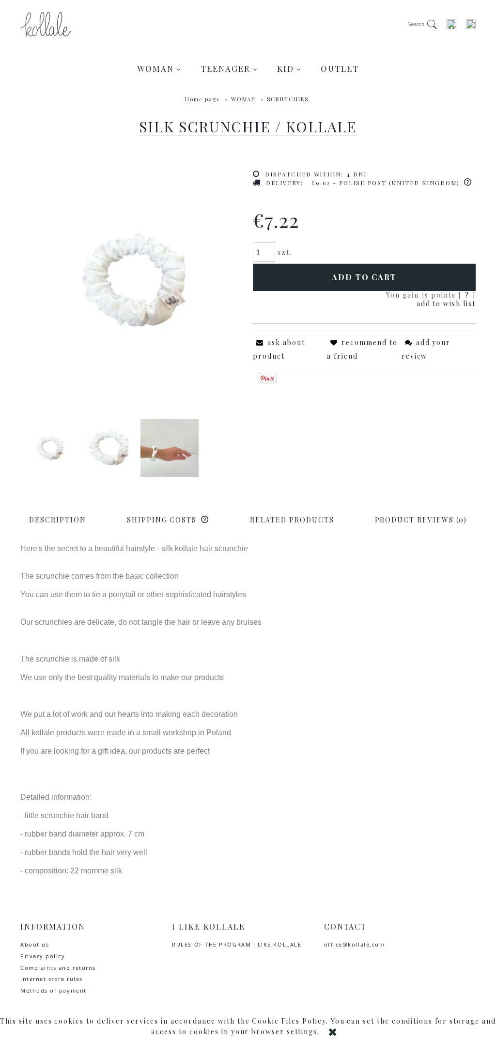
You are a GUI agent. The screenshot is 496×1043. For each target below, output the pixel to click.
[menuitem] (159, 68)
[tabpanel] (248, 710)
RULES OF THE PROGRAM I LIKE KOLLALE (236, 944)
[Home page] (45, 24)
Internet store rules (51, 978)
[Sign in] (451, 24)
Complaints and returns (58, 967)
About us (34, 944)
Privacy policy (42, 956)
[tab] (58, 520)
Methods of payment (53, 990)
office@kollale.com (354, 944)
